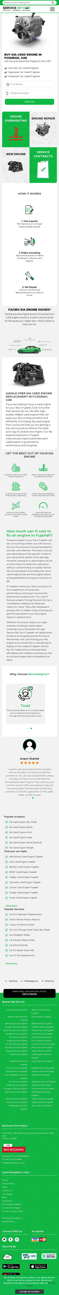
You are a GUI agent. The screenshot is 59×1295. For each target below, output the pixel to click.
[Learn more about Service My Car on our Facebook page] (10, 1239)
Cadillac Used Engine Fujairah (23, 877)
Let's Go (29, 101)
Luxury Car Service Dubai (21, 924)
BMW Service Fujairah (42, 1023)
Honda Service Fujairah (16, 1044)
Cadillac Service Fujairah (43, 1027)
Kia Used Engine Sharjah (21, 847)
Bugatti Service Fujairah (16, 1027)
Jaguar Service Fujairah (16, 1051)
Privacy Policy (8, 1221)
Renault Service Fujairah (16, 1092)
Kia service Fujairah (18, 1054)
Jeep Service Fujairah (42, 1051)
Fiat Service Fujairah (18, 1037)
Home (5, 1180)
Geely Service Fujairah (17, 1041)
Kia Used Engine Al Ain (20, 832)
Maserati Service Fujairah (43, 1068)
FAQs (4, 1187)
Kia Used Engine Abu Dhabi (23, 822)
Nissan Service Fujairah (16, 1085)
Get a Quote (29, 994)
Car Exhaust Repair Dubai (22, 940)
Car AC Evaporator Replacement (25, 914)
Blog (4, 1197)
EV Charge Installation (12, 1204)
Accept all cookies (29, 1291)
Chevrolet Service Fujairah (15, 1030)
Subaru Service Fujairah (43, 1099)
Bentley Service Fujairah (16, 1023)
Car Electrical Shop (18, 945)
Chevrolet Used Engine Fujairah (25, 882)
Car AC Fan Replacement (22, 955)
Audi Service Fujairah (41, 1017)
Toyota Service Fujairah (42, 1102)
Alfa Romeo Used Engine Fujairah (26, 856)
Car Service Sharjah (11, 1208)
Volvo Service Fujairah (42, 1106)
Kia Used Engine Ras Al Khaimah (25, 842)
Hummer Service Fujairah (43, 1044)
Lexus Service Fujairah (42, 1061)
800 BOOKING (14, 1149)
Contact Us (7, 1191)
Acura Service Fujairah (17, 1010)
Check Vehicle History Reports (24, 919)
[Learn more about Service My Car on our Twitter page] (4, 1239)
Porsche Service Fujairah (43, 1088)
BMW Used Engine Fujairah (23, 872)
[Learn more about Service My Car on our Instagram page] (17, 1239)
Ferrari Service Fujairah (42, 1034)
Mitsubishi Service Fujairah (44, 1082)
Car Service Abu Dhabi (12, 1211)
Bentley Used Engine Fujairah (24, 867)
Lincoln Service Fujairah (16, 1068)
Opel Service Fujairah (41, 1085)
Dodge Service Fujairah (16, 1034)
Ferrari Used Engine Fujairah (23, 897)
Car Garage (7, 1194)
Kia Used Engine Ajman (21, 827)
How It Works (8, 1184)
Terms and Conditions (12, 1218)
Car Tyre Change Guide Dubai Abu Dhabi (29, 930)
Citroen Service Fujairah (43, 1030)
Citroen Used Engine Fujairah (23, 887)
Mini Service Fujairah (18, 1082)
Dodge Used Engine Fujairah (23, 892)
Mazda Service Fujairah (16, 1071)
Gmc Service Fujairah (41, 1041)
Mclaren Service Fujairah (43, 1071)
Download (7, 1201)
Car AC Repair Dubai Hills (21, 950)
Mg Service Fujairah (41, 1075)
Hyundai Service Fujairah (16, 1047)
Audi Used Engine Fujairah (22, 862)
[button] (28, 728)
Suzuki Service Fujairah (16, 1102)
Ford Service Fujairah (41, 1037)
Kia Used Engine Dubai (20, 837)
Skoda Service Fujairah (16, 1099)
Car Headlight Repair (19, 935)
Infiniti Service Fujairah (42, 1047)
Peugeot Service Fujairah (15, 1088)
